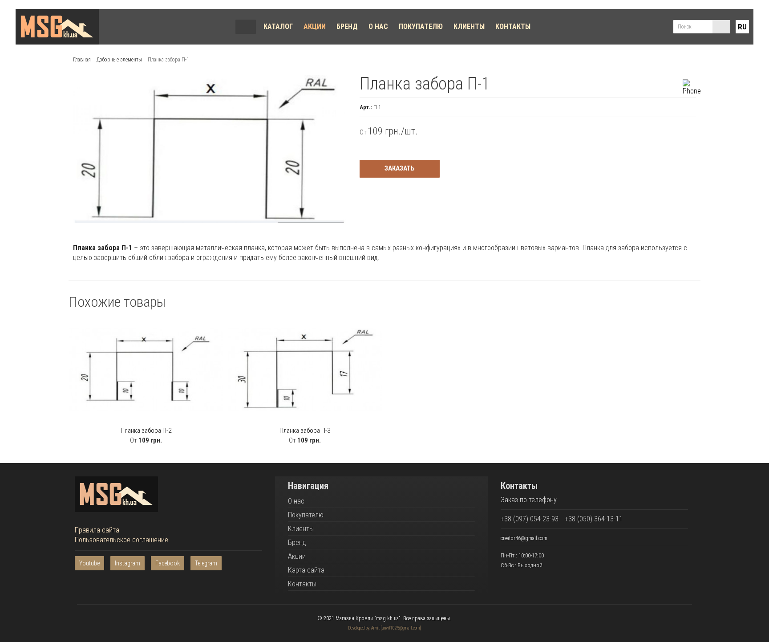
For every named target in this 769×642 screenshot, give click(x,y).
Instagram (127, 563)
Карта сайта (306, 570)
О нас (378, 26)
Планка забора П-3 (304, 431)
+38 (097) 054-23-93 (530, 519)
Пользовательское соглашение (121, 540)
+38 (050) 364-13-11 (594, 519)
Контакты (512, 26)
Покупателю (421, 26)
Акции (315, 26)
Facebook (167, 563)
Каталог (278, 26)
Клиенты (469, 26)
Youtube (89, 563)
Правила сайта (97, 530)
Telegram (206, 563)
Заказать (399, 168)
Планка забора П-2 (146, 431)
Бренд (347, 26)
